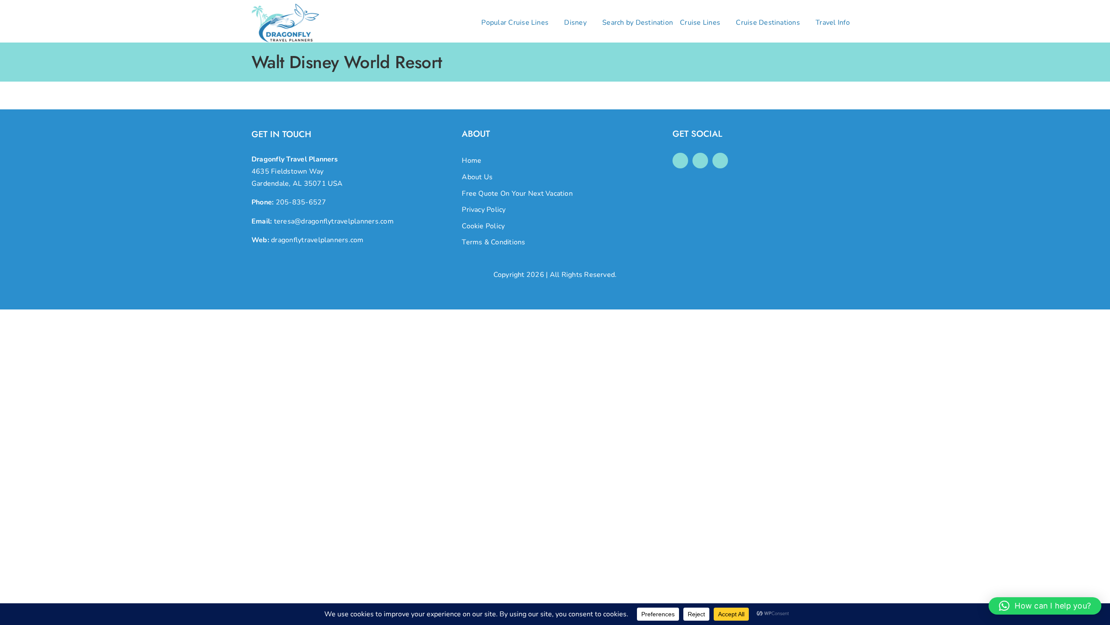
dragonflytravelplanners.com (317, 240)
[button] (1045, 606)
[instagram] (700, 160)
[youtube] (720, 160)
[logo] (285, 7)
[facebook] (680, 160)
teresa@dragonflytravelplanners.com (334, 221)
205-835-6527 (301, 202)
